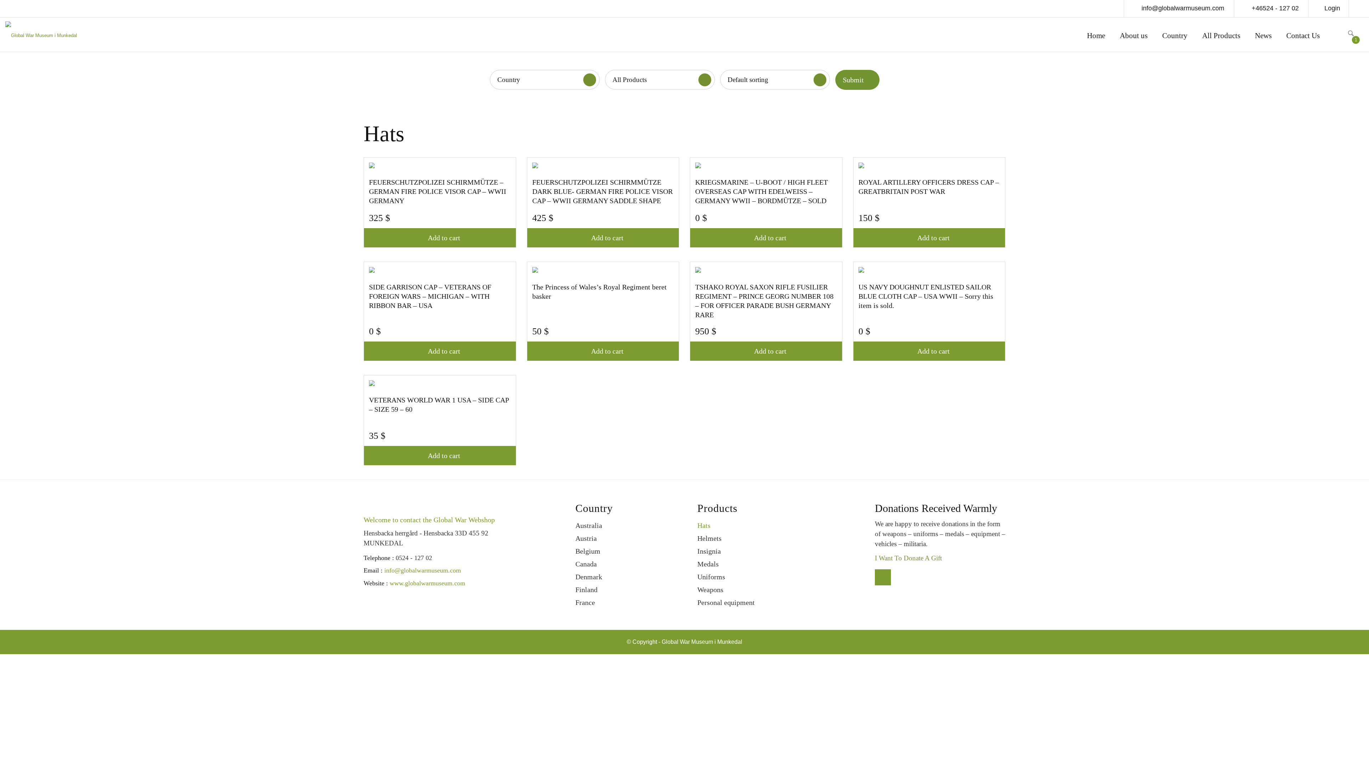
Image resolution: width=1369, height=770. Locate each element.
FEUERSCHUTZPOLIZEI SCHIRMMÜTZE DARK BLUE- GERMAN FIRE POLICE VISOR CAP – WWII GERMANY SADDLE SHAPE (602, 191)
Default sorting (748, 79)
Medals (708, 564)
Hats (704, 525)
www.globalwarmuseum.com (427, 583)
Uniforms (711, 577)
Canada (586, 564)
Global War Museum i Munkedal (702, 642)
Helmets (709, 538)
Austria (586, 538)
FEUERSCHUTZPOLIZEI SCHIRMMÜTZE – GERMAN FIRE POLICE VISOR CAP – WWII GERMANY (437, 191)
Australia (588, 525)
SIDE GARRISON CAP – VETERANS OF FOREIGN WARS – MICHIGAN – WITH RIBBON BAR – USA (430, 296)
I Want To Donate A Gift (908, 558)
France (585, 602)
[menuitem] (1096, 36)
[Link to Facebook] (1358, 9)
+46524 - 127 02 (1274, 8)
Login (1332, 8)
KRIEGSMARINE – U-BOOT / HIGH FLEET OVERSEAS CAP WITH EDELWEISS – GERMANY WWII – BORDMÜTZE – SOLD (761, 191)
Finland (586, 590)
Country (508, 79)
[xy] (1338, 34)
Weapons (710, 590)
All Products (629, 79)
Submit (853, 80)
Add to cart (444, 238)
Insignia (709, 551)
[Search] (1350, 35)
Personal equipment (726, 602)
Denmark (588, 577)
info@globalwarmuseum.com (1182, 8)
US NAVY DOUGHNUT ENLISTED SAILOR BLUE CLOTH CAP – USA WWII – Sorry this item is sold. (925, 296)
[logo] (41, 36)
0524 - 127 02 (414, 557)
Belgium (587, 551)
